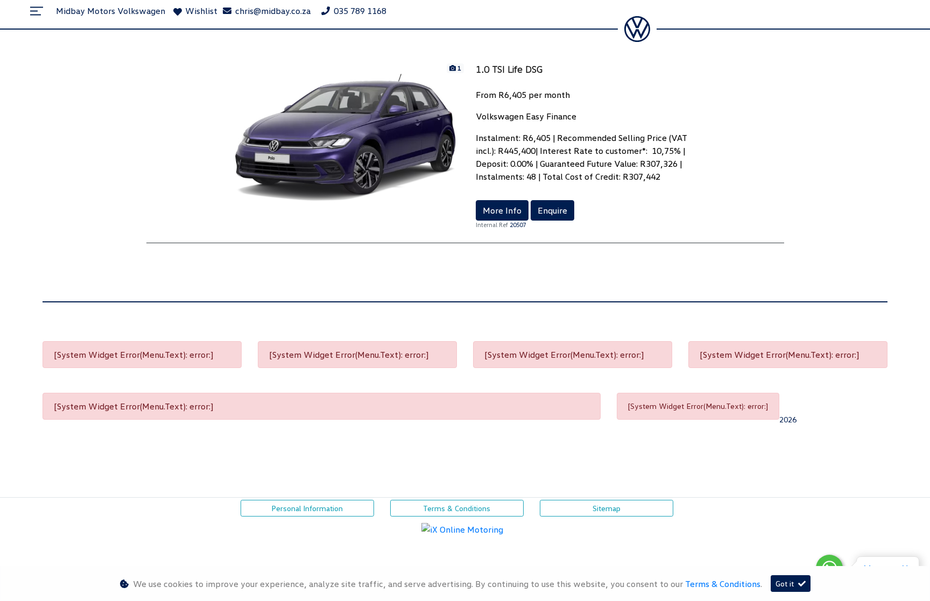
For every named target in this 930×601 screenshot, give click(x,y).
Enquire (552, 210)
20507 (518, 224)
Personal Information (307, 508)
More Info (502, 210)
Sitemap (607, 508)
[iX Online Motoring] (465, 527)
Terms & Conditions (456, 508)
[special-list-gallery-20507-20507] (345, 136)
